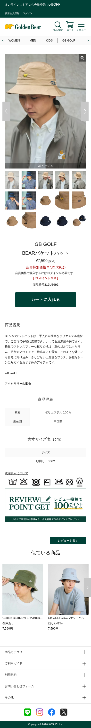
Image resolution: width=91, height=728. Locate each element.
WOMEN (14, 40)
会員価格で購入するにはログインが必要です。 (45, 273)
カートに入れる (45, 299)
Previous (6, 111)
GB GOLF (68, 40)
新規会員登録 (12, 13)
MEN (33, 40)
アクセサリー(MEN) (18, 383)
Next (85, 111)
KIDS (49, 40)
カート (70, 30)
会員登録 (40, 4)
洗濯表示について (16, 473)
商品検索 (58, 30)
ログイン (27, 13)
